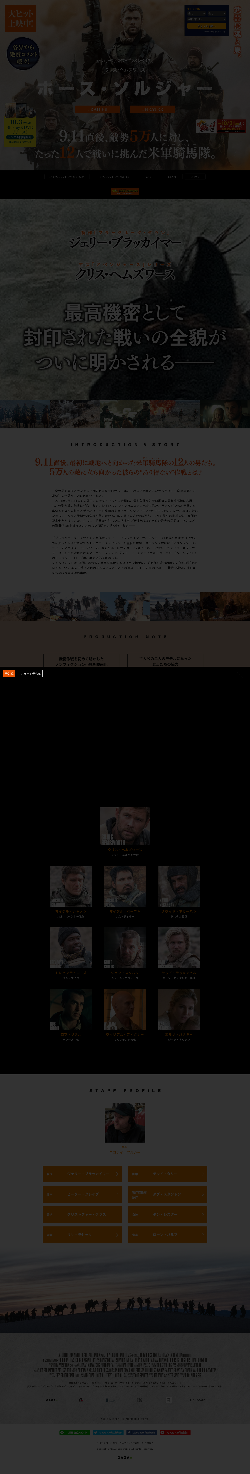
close (240, 675)
